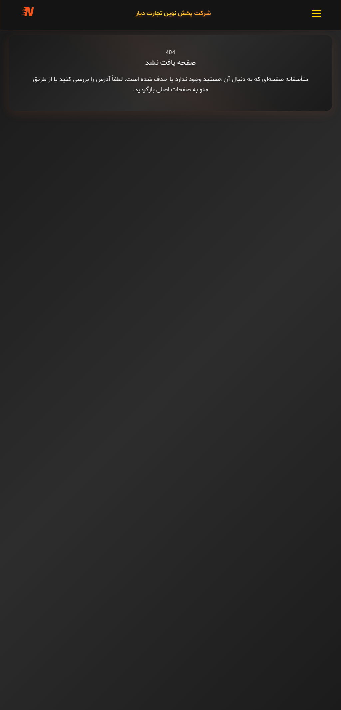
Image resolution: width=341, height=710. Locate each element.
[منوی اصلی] (316, 13)
